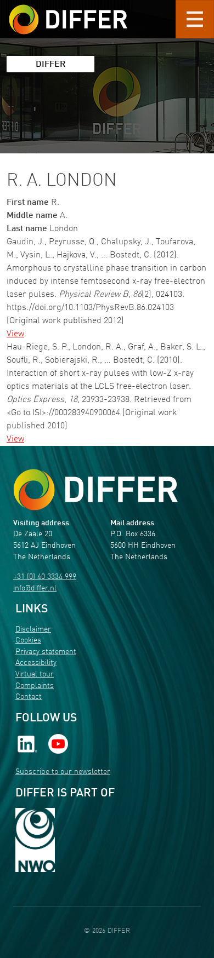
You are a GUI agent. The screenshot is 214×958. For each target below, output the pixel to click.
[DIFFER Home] (68, 12)
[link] (27, 744)
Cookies (28, 640)
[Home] (95, 490)
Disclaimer (33, 629)
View (15, 334)
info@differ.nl (35, 588)
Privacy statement (45, 652)
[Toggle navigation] (195, 19)
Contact (28, 697)
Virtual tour (34, 674)
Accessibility (36, 663)
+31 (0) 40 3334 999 (44, 577)
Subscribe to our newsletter (62, 772)
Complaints (34, 686)
